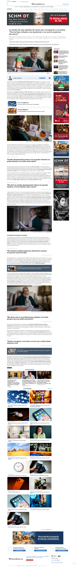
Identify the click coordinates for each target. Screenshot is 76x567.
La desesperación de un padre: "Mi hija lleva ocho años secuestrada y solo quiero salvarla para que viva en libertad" (34, 44)
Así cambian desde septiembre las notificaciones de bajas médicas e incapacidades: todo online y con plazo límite (63, 61)
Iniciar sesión (65, 4)
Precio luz (21, 6)
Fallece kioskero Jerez (27, 6)
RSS (37, 565)
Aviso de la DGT (43, 6)
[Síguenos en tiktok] (56, 560)
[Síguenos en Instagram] (54, 560)
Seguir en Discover (25, 1)
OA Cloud (44, 565)
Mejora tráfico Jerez (36, 6)
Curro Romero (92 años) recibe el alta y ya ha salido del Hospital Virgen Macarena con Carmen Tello (44, 382)
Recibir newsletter (62, 550)
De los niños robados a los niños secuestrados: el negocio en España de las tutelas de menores (29, 41)
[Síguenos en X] (52, 560)
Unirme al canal (19, 550)
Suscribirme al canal (40, 550)
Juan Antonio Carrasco (26, 385)
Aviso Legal (27, 565)
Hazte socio (30, 560)
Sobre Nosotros (19, 565)
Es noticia (16, 6)
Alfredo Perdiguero (50, 6)
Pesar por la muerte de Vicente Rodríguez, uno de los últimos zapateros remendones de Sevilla (63, 72)
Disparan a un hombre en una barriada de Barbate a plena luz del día (63, 56)
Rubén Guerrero (17, 78)
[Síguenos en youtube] (57, 560)
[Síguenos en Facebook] (59, 560)
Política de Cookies (33, 565)
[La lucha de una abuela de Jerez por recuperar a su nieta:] (38, 4)
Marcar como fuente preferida (57, 562)
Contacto (23, 565)
